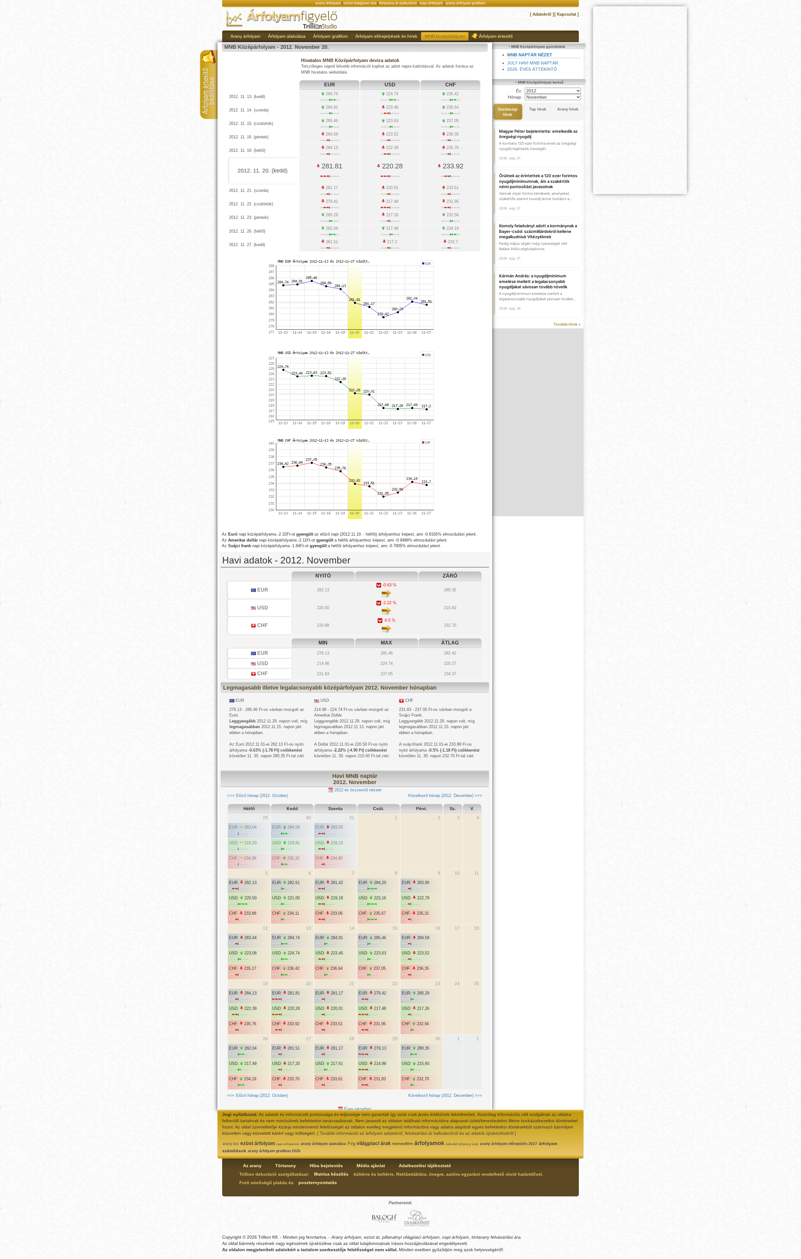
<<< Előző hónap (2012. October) (257, 795)
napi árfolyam (431, 3)
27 (308, 1038)
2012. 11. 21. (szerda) (248, 190)
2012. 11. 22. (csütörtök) (251, 204)
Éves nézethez (357, 1109)
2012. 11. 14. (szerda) (248, 110)
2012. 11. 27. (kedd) (247, 244)
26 (265, 1038)
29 (394, 1038)
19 (265, 983)
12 (265, 928)
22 (394, 983)
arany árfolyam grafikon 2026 (274, 1151)
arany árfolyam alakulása (323, 1144)
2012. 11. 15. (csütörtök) (251, 123)
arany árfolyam (328, 3)
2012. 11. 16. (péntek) (248, 137)
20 (308, 983)
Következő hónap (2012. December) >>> (445, 795)
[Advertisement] (538, 422)
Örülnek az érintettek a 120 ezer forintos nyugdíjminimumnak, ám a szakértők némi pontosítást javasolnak (538, 181)
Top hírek (537, 109)
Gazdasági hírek (508, 112)
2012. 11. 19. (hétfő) (247, 150)
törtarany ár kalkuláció (398, 3)
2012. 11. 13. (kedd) (247, 96)
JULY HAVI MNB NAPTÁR (532, 62)
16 (437, 928)
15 (394, 928)
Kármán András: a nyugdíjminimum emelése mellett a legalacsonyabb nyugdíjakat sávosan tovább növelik (533, 281)
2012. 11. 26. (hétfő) (247, 231)
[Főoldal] (282, 18)
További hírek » (567, 324)
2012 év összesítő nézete (357, 790)
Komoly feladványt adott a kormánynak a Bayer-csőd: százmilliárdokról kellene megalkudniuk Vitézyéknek (538, 231)
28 (351, 1038)
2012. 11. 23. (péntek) (248, 217)
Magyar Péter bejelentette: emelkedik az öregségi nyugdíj (538, 134)
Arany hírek (568, 109)
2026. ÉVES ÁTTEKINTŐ (532, 69)
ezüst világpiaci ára (360, 3)
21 (351, 983)
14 (351, 928)
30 (437, 1038)
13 (308, 928)
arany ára (230, 1144)
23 (437, 983)
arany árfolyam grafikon (466, 3)
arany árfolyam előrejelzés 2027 (508, 1144)
